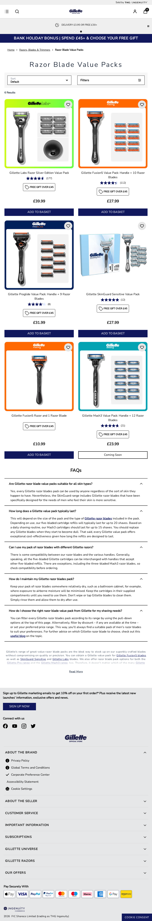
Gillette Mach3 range (54, 663)
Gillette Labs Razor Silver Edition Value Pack (39, 173)
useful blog (17, 636)
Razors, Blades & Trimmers (34, 50)
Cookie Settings (21, 789)
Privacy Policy (20, 761)
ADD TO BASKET (39, 212)
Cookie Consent (137, 917)
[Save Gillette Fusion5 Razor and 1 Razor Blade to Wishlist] (68, 347)
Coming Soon (113, 455)
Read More (76, 671)
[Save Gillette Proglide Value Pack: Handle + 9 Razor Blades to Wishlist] (68, 226)
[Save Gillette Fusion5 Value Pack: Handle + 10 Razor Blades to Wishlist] (142, 104)
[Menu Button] (6, 11)
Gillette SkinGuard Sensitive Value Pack (113, 294)
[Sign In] (135, 11)
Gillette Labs (60, 659)
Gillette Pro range (18, 663)
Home (10, 50)
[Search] (17, 11)
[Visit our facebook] (5, 726)
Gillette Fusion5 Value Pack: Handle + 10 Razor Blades (113, 175)
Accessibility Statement (23, 782)
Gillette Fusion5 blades (131, 655)
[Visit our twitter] (33, 726)
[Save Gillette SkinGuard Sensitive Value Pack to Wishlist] (142, 226)
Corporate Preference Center (30, 775)
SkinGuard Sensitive (33, 659)
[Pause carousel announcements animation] (148, 26)
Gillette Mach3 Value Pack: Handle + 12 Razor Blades (113, 418)
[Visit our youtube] (14, 726)
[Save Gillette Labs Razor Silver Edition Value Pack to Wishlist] (68, 104)
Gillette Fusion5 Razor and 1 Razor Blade (39, 416)
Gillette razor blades (98, 518)
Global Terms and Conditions (30, 768)
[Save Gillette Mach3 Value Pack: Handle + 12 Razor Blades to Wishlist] (142, 347)
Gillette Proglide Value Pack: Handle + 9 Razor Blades (39, 296)
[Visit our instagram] (24, 726)
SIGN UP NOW (19, 706)
